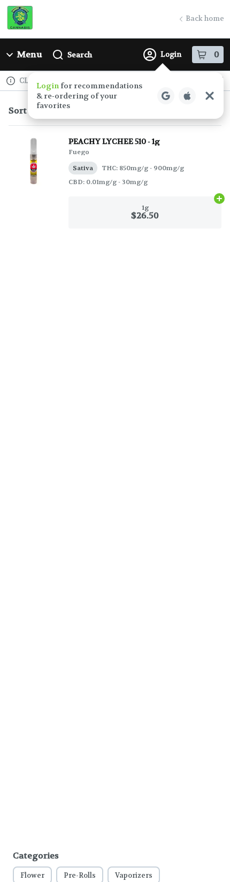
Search (79, 54)
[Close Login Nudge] (209, 95)
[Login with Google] (165, 95)
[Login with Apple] (187, 95)
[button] (126, 95)
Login (170, 54)
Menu (29, 54)
